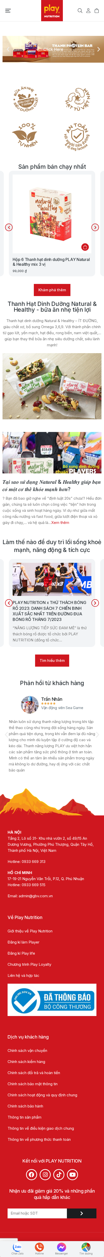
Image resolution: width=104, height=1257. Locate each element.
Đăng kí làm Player (23, 942)
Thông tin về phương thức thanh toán (39, 1139)
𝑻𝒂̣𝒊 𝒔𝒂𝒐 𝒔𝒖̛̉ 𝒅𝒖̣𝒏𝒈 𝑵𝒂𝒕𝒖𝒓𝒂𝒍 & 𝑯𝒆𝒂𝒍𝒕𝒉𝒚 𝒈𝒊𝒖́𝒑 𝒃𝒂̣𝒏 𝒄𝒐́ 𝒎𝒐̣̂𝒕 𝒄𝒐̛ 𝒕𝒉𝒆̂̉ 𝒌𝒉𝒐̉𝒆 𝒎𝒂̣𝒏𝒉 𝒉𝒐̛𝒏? (52, 485)
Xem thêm (60, 522)
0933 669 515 (33, 884)
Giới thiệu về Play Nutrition (30, 931)
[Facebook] (31, 1174)
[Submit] (81, 1213)
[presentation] (9, 227)
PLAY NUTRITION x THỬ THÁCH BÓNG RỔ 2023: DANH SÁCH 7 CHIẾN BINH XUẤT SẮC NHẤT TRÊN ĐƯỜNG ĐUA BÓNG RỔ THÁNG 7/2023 (49, 611)
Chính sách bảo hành (25, 1106)
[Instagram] (45, 1174)
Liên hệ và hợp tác (23, 975)
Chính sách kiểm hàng (26, 1061)
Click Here (53, 49)
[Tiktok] (58, 1174)
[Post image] (52, 453)
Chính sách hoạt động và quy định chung (42, 1095)
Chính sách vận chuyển (27, 1050)
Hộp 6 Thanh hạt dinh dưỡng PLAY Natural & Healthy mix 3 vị (51, 262)
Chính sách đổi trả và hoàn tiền (34, 1072)
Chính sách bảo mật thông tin (33, 1083)
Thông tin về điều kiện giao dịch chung (41, 1128)
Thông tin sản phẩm (24, 1117)
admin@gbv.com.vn (36, 895)
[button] (8, 10)
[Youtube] (72, 1174)
